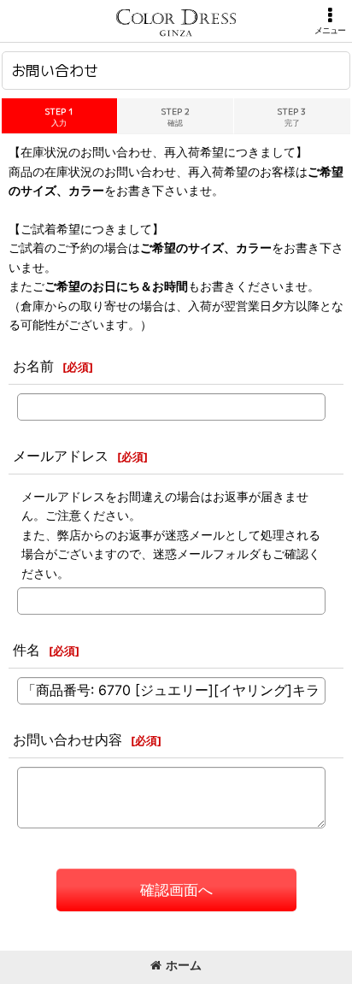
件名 (26, 649)
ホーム (184, 964)
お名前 (33, 365)
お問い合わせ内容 (67, 739)
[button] (330, 21)
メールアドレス (61, 455)
